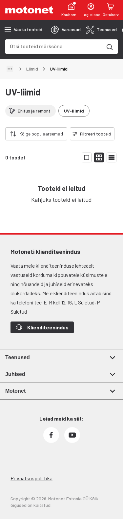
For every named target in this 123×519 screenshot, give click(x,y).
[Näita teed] (10, 69)
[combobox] (53, 46)
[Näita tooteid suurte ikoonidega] (87, 157)
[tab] (65, 29)
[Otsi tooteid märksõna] (109, 46)
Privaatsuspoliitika (31, 478)
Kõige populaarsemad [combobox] (41, 133)
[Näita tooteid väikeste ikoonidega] (99, 157)
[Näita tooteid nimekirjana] (111, 157)
